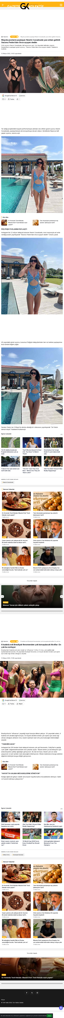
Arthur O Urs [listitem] (6, 854)
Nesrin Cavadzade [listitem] (7, 482)
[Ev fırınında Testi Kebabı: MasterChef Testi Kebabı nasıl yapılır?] (16, 223)
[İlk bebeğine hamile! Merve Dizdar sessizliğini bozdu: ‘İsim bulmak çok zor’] (16, 560)
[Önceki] (2, 596)
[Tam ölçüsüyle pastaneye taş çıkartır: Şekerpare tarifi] (48, 223)
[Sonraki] (61, 596)
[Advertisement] (32, 22)
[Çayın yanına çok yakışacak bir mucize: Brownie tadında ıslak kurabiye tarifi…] (16, 532)
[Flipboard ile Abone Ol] (22, 95)
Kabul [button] (49, 1015)
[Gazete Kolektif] (25, 6)
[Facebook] (27, 993)
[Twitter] (32, 993)
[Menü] (3, 5)
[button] (61, 5)
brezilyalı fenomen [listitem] (18, 854)
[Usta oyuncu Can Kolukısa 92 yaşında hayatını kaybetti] (47, 532)
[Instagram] (37, 993)
